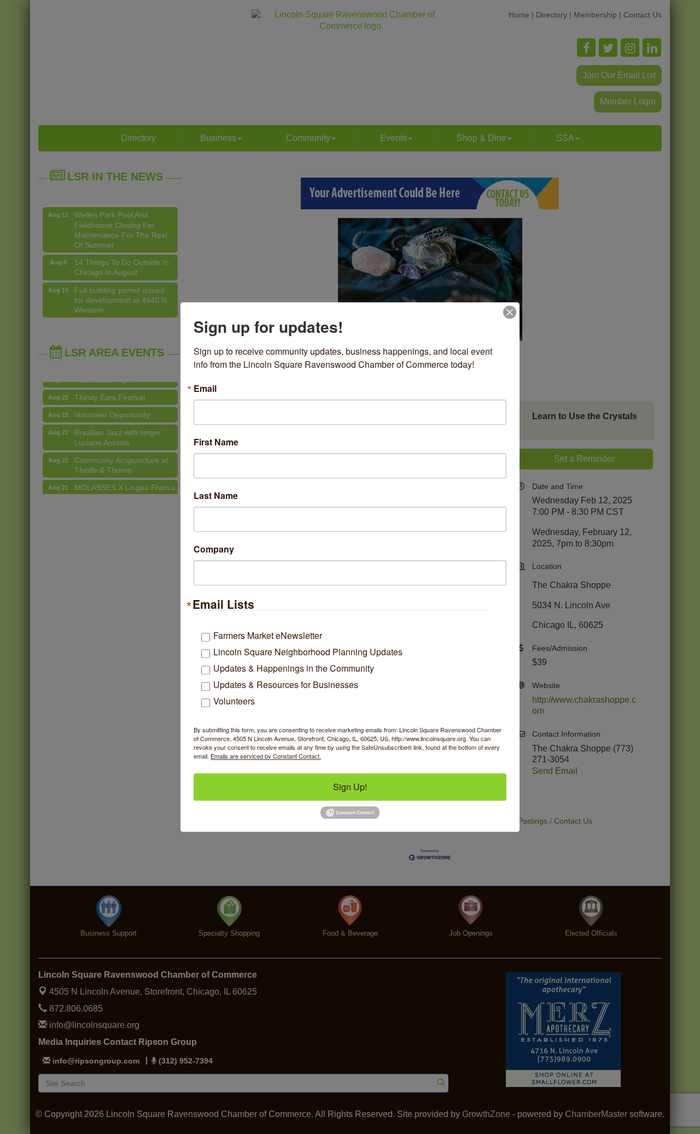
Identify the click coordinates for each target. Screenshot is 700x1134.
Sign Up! (350, 786)
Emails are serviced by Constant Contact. (266, 755)
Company (214, 549)
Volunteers (234, 701)
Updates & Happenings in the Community (293, 668)
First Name (216, 442)
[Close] (509, 312)
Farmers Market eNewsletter (267, 635)
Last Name (216, 495)
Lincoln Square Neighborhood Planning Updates (307, 651)
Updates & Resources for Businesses (285, 684)
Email (205, 388)
